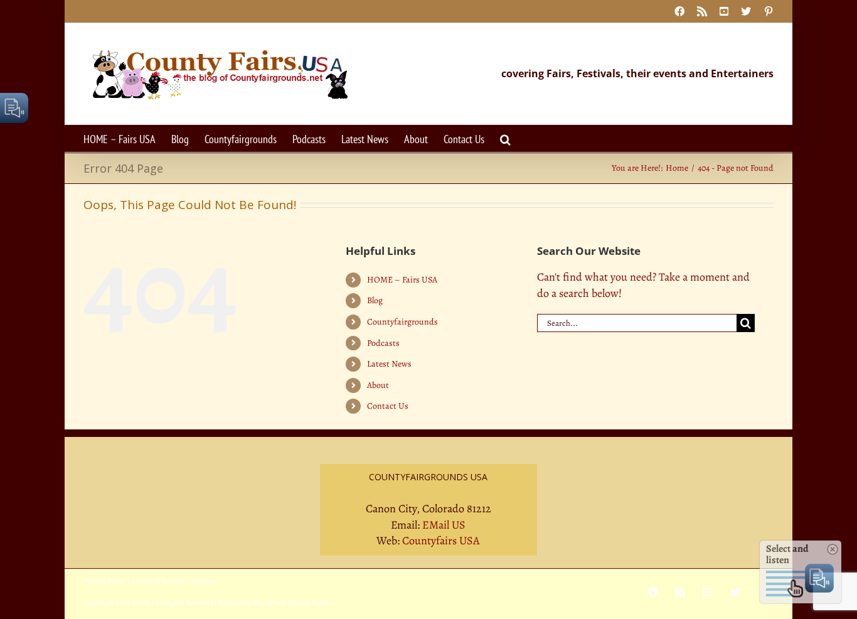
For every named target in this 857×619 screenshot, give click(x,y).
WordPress (270, 603)
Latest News (389, 364)
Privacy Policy (104, 581)
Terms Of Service (157, 581)
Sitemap (203, 581)
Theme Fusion (311, 603)
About (378, 385)
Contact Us (387, 406)
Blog (375, 300)
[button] (505, 138)
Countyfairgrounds (402, 322)
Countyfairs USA (441, 540)
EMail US (444, 524)
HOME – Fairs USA (402, 280)
